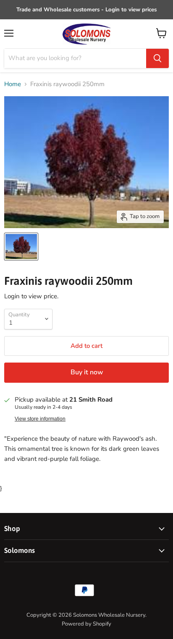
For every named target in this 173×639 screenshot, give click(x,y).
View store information (40, 419)
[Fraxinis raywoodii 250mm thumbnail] (21, 246)
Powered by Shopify (86, 624)
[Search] (157, 58)
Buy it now (87, 372)
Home (12, 84)
